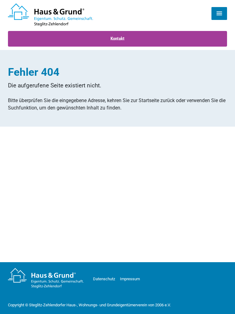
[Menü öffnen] (219, 13)
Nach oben (216, 301)
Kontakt (117, 38)
